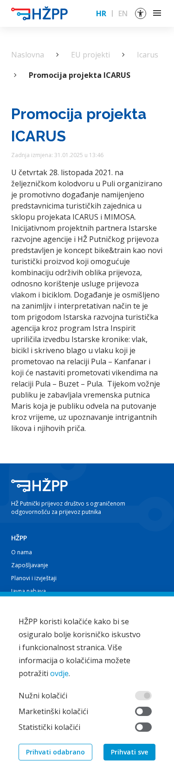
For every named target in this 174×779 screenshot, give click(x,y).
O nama (21, 552)
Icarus (147, 55)
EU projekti (90, 55)
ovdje (59, 673)
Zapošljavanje (29, 565)
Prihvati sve (129, 751)
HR (101, 13)
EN (123, 13)
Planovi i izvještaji (34, 578)
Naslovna (27, 55)
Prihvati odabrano (55, 751)
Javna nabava (28, 591)
